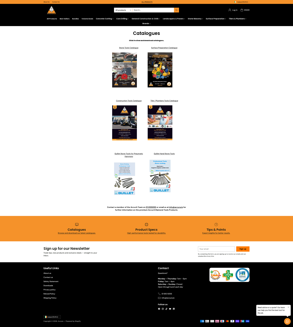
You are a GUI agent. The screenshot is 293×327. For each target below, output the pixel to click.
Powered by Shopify (73, 321)
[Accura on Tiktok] (166, 309)
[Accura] (51, 10)
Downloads (48, 285)
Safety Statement (50, 281)
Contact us (48, 277)
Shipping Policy (49, 298)
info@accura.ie (176, 207)
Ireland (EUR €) (242, 2)
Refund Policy (49, 294)
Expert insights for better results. (216, 233)
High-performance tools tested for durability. (146, 233)
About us (47, 273)
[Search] (176, 10)
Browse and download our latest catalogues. (77, 233)
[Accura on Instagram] (162, 309)
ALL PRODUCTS (147, 2)
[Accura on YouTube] (170, 309)
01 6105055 (151, 207)
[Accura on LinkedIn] (173, 309)
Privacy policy (49, 289)
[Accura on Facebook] (159, 309)
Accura (60, 321)
